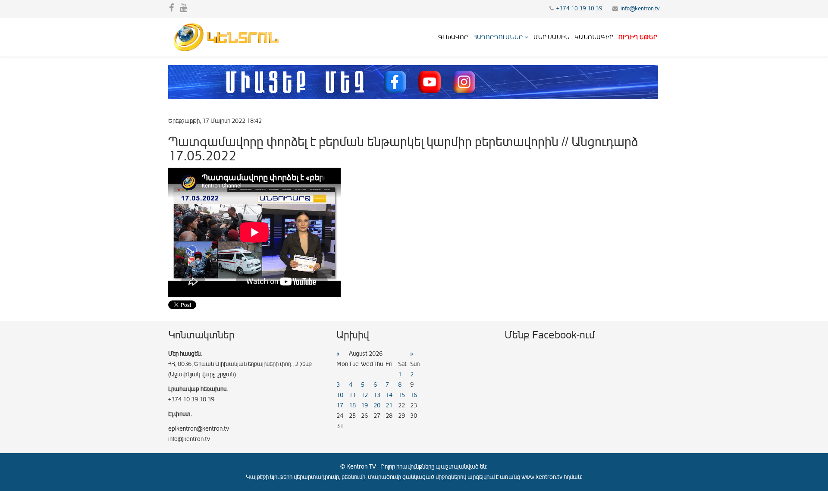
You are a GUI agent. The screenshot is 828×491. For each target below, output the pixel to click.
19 (364, 405)
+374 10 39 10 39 (579, 8)
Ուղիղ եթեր (637, 37)
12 (364, 395)
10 (339, 395)
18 (352, 405)
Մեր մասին (551, 37)
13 (376, 395)
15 (401, 395)
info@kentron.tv (640, 8)
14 (389, 395)
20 (376, 405)
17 (339, 405)
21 (389, 405)
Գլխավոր (453, 37)
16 (413, 395)
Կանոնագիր (593, 37)
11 (352, 395)
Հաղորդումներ (498, 37)
